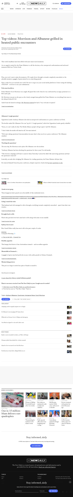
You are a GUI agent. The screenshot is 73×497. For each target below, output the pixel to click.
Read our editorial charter (47, 467)
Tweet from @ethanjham (7, 106)
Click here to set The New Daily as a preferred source (19, 287)
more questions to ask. (56, 163)
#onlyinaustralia (36, 196)
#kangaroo (46, 196)
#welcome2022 (9, 198)
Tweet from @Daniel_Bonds (8, 210)
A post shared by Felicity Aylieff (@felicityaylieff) (16, 278)
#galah (3, 198)
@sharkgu (3, 232)
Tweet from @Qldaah (6, 173)
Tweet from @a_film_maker (8, 221)
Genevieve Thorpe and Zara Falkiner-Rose (11, 47)
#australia (29, 196)
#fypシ (55, 196)
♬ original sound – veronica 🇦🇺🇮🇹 (27, 198)
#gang (17, 196)
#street (14, 196)
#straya (66, 196)
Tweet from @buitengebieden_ (9, 258)
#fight (41, 196)
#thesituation (61, 196)
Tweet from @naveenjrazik (8, 139)
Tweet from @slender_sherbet (8, 248)
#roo (50, 196)
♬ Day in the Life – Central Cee (11, 237)
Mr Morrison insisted (27, 102)
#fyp (53, 196)
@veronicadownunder (6, 196)
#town (69, 196)
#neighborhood (23, 196)
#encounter (15, 198)
